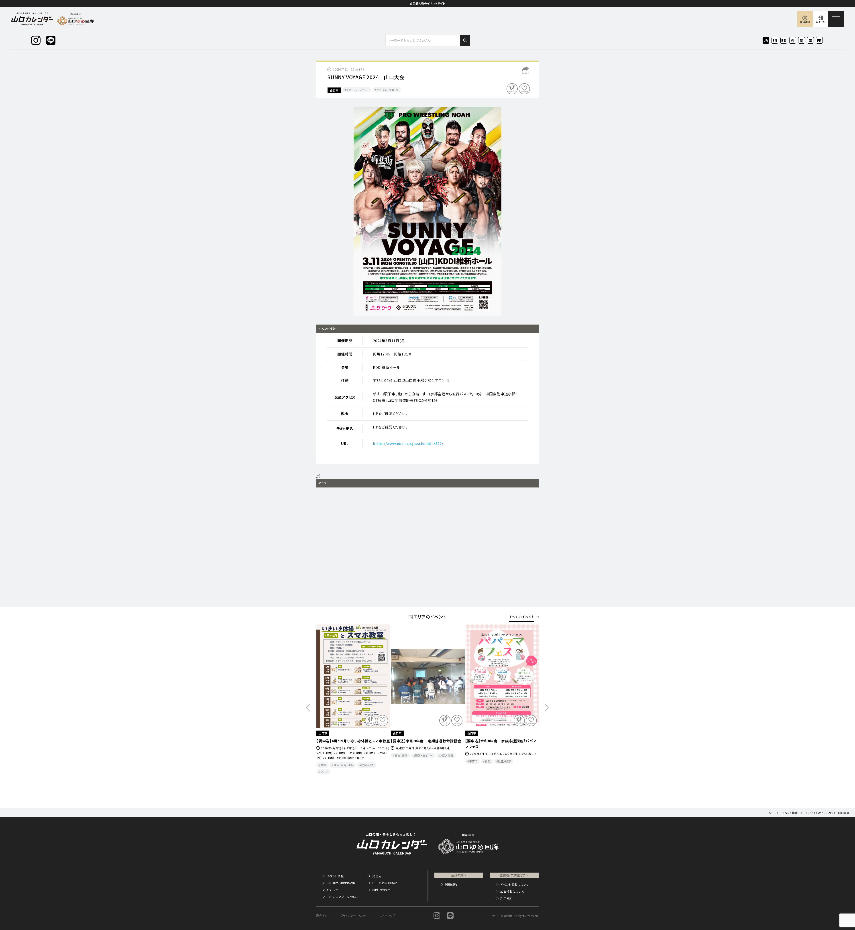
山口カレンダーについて (343, 897)
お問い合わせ (381, 890)
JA (766, 40)
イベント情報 (335, 876)
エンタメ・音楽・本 (388, 90)
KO (792, 40)
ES (784, 40)
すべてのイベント (521, 616)
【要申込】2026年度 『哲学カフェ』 (492, 740)
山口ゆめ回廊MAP (384, 883)
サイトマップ (387, 915)
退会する (321, 915)
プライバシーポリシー (353, 915)
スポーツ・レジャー (357, 90)
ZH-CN (801, 41)
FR (819, 40)
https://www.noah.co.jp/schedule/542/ (408, 443)
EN (775, 40)
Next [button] (547, 708)
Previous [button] (308, 708)
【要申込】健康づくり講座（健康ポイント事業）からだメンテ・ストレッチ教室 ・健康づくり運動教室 (427, 746)
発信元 (376, 876)
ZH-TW (810, 41)
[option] (427, 211)
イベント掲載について (514, 884)
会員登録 (805, 22)
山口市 (334, 90)
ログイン (820, 22)
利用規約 (451, 884)
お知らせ (332, 890)
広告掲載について (512, 891)
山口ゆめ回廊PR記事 (341, 883)
